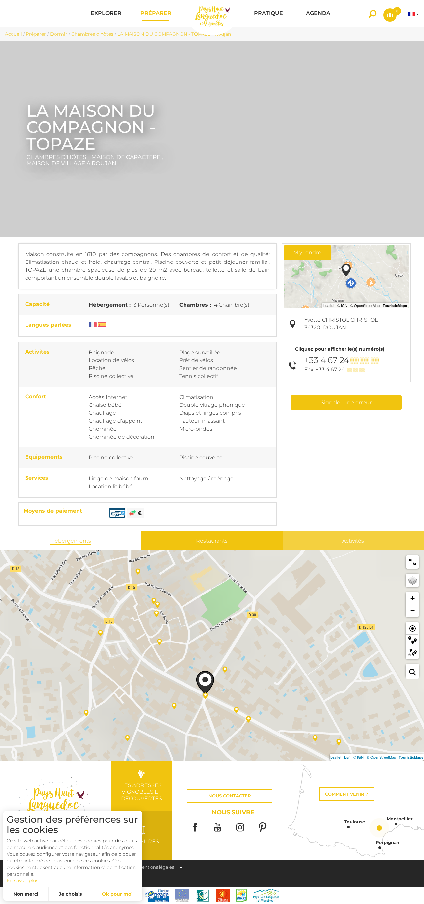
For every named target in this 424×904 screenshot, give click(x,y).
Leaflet (335, 757)
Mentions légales (156, 867)
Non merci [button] (25, 894)
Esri (347, 757)
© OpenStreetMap (381, 757)
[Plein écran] (412, 562)
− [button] (412, 610)
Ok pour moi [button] (117, 894)
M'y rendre (307, 252)
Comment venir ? (346, 794)
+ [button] (412, 598)
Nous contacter (229, 795)
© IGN (358, 757)
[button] (106, 13)
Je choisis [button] (70, 894)
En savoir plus (22, 880)
